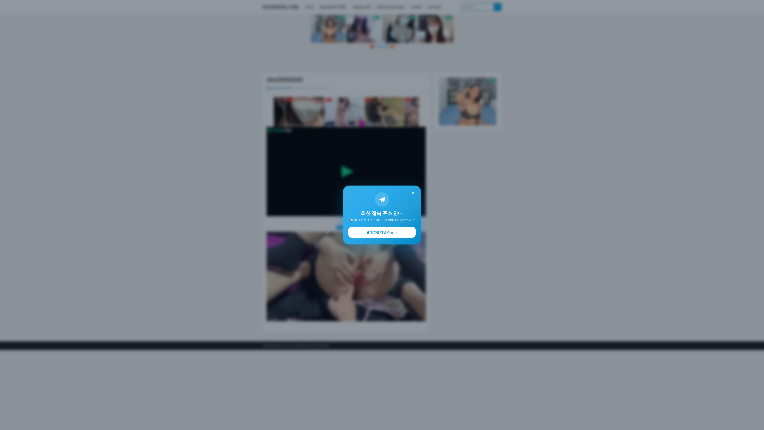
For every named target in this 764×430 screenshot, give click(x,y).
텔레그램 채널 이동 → (382, 232)
